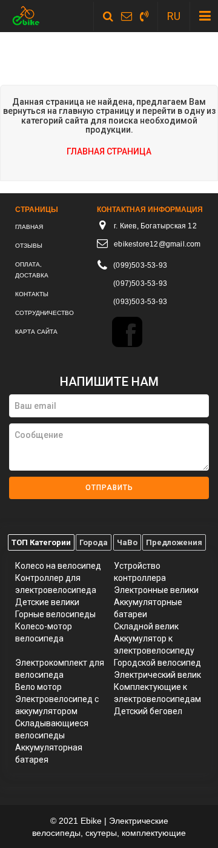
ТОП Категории (41, 542)
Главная (29, 227)
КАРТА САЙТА (36, 331)
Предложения (174, 542)
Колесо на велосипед (58, 566)
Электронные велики (156, 590)
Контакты (31, 294)
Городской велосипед (157, 662)
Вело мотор (38, 687)
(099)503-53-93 (140, 265)
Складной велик (146, 626)
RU (173, 16)
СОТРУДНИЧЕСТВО (44, 313)
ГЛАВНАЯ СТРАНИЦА (109, 151)
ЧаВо (127, 542)
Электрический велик (157, 675)
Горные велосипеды (55, 614)
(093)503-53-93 (140, 301)
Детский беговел (148, 711)
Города (93, 542)
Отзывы (28, 245)
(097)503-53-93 (140, 283)
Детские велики (47, 602)
